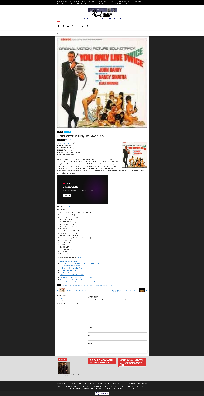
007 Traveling (112, 1)
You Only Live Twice (108, 285)
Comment (91, 303)
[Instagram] (63, 26)
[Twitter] (82, 26)
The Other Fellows (88, 3)
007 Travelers (102, 16)
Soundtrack (98, 285)
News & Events (71, 3)
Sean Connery (91, 285)
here (70, 206)
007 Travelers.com (67, 384)
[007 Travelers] (57, 33)
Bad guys (84, 1)
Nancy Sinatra (82, 285)
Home (58, 1)
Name (90, 327)
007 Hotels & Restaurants (135, 1)
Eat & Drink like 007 (61, 3)
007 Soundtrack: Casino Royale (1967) (76, 290)
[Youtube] (87, 26)
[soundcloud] (78, 26)
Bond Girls (78, 1)
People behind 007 (93, 1)
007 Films (72, 1)
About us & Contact (119, 3)
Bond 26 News (102, 3)
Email (90, 335)
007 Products (79, 3)
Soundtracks (67, 131)
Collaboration (110, 3)
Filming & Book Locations (122, 1)
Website (90, 343)
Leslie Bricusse (73, 285)
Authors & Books (102, 1)
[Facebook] (59, 26)
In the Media (127, 3)
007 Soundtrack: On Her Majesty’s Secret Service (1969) (123, 291)
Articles (96, 3)
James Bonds (64, 1)
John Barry (65, 285)
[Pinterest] (73, 26)
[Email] (68, 26)
